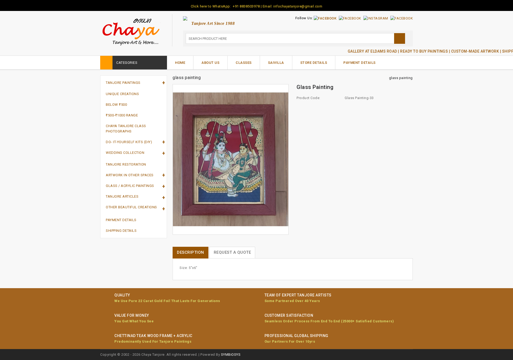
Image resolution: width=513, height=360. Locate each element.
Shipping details (121, 231)
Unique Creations (122, 94)
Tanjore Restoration (126, 164)
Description (190, 252)
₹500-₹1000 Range (122, 115)
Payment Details (359, 63)
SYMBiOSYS (231, 355)
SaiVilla (276, 63)
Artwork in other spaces (130, 175)
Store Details (313, 63)
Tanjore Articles (122, 196)
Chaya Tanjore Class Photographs (126, 128)
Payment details (121, 220)
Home (180, 63)
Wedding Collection (125, 153)
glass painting (401, 78)
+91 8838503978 (246, 6)
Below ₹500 (116, 105)
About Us (210, 63)
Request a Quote (232, 252)
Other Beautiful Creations (131, 207)
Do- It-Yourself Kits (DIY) (129, 142)
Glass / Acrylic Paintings (130, 186)
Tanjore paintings (123, 83)
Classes (244, 63)
